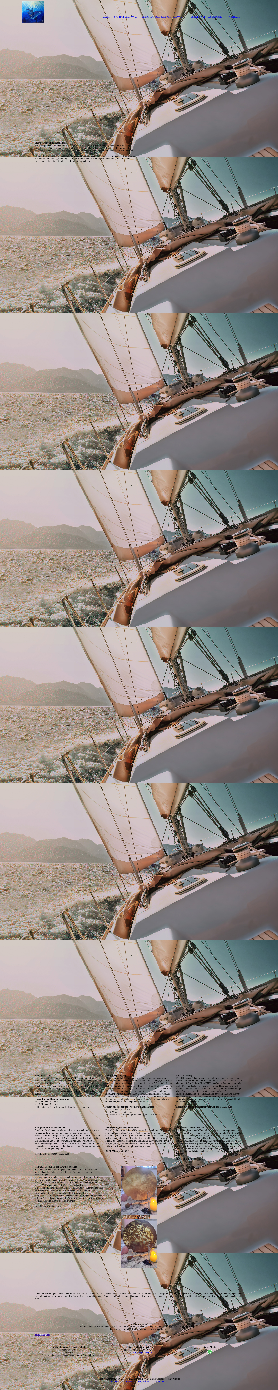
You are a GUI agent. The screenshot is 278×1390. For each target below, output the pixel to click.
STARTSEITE (117, 1381)
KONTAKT (234, 17)
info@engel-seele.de (142, 1352)
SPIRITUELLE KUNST (125, 17)
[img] (33, 11)
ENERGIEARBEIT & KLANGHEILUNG (162, 17)
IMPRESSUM (161, 1381)
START (106, 17)
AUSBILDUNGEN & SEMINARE (205, 17)
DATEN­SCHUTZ (145, 1381)
